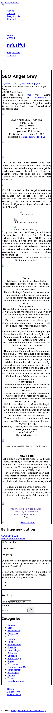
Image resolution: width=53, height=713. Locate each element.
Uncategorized (16, 681)
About (10, 10)
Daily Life (13, 633)
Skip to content (10, 2)
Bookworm (14, 630)
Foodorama (14, 644)
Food (10, 641)
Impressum (13, 691)
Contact (11, 19)
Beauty (11, 625)
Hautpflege (14, 650)
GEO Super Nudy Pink (13, 538)
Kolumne (12, 653)
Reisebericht (14, 669)
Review (11, 675)
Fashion (12, 639)
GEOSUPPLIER (9, 535)
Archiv (5, 601)
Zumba (11, 13)
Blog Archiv (13, 16)
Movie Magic (14, 658)
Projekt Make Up (17, 667)
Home (10, 689)
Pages (11, 661)
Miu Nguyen (33, 83)
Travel (11, 678)
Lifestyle (12, 655)
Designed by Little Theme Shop (28, 710)
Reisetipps (13, 672)
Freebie (12, 647)
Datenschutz (14, 694)
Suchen (5, 605)
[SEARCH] (31, 610)
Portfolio (13, 664)
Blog (10, 627)
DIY (10, 636)
